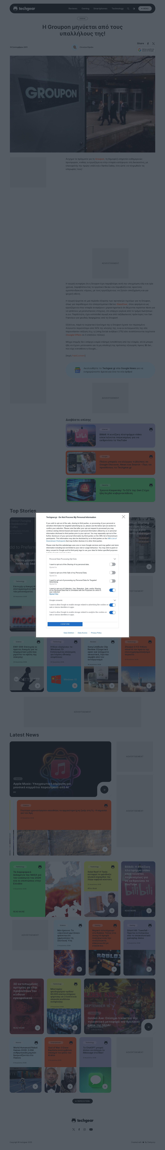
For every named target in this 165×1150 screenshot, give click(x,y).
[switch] (112, 564)
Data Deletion (69, 633)
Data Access (82, 633)
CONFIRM (65, 624)
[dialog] (82, 575)
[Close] (124, 517)
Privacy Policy (96, 633)
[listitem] (82, 559)
